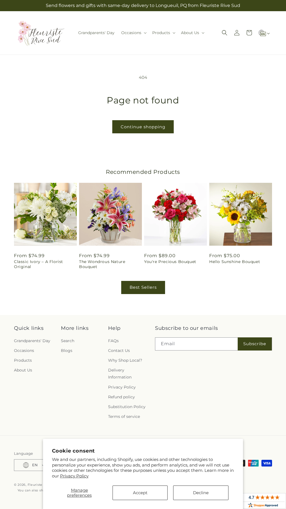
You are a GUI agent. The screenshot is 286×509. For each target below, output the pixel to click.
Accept (140, 492)
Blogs (66, 350)
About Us (23, 370)
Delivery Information (120, 374)
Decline (201, 492)
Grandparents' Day (32, 340)
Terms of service (124, 416)
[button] (133, 33)
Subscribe (254, 343)
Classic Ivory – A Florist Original (38, 264)
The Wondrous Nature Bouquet (102, 264)
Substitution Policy (127, 406)
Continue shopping (143, 126)
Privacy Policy (74, 476)
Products (23, 360)
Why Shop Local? (125, 360)
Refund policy (121, 396)
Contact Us (119, 350)
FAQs (113, 340)
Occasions (24, 350)
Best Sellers (143, 287)
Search (67, 340)
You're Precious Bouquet (170, 261)
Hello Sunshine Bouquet (234, 261)
